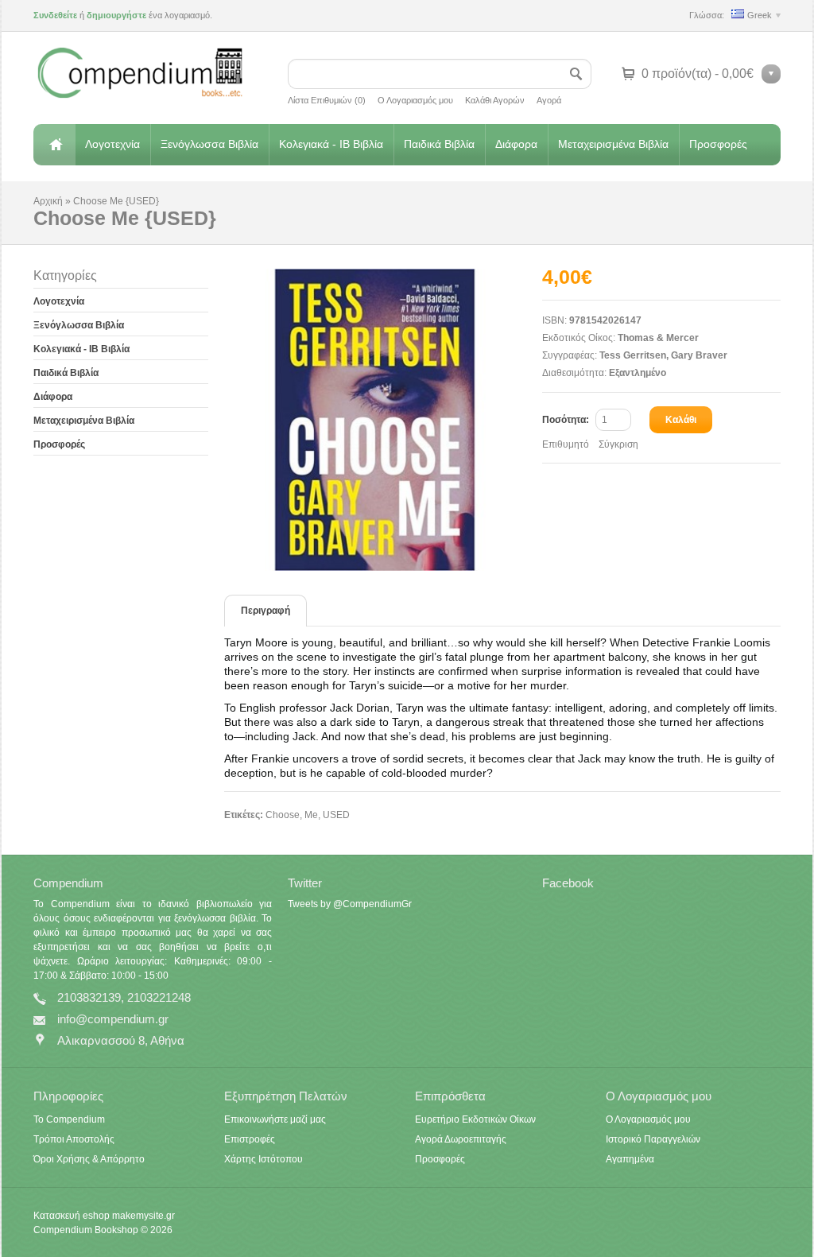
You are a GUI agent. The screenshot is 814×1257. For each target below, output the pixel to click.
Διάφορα (516, 144)
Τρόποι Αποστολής (73, 1139)
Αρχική (54, 144)
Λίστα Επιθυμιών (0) (327, 100)
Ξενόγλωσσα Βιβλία (209, 144)
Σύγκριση (618, 444)
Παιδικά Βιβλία (439, 144)
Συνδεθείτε (55, 15)
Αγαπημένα (630, 1159)
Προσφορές (718, 144)
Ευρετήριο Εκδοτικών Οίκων (475, 1119)
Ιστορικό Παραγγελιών (653, 1139)
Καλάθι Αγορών (495, 100)
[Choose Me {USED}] (383, 420)
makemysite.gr (143, 1215)
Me (311, 815)
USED (336, 815)
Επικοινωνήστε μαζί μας (275, 1119)
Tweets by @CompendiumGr (350, 904)
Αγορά (549, 100)
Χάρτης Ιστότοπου (263, 1159)
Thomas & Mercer (658, 337)
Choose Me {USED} (116, 201)
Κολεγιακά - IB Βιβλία (331, 144)
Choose (283, 815)
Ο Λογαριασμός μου (415, 100)
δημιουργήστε (116, 15)
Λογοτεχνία (112, 144)
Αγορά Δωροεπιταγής (460, 1139)
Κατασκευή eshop (71, 1215)
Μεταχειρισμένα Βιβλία (613, 144)
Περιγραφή (265, 610)
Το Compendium (69, 1119)
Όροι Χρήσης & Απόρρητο (89, 1159)
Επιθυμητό (565, 444)
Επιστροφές (249, 1139)
